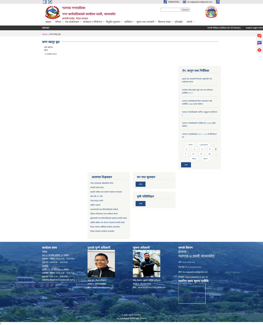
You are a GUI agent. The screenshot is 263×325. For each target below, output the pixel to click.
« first (190, 145)
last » (206, 158)
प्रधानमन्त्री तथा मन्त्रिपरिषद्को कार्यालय (104, 209)
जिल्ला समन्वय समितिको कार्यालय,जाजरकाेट (105, 227)
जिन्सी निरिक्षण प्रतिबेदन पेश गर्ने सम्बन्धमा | (216, 28)
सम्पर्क (189, 21)
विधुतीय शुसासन (113, 21)
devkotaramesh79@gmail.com (151, 287)
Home (44, 34)
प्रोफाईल (179, 21)
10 (209, 154)
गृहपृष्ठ (48, 21)
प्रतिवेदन (128, 21)
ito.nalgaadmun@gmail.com (195, 272)
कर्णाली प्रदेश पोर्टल (97, 187)
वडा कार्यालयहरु (72, 21)
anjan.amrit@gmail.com (103, 287)
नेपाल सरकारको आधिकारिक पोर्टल (101, 183)
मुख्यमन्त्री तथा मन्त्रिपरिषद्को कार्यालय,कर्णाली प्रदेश (108, 218)
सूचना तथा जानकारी (145, 21)
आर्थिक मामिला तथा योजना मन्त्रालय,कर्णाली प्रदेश (107, 222)
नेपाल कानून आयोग (96, 201)
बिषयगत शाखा (164, 21)
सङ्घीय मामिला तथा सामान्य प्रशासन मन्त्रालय (106, 192)
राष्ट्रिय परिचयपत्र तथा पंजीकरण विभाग (104, 214)
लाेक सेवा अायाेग (96, 196)
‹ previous (203, 145)
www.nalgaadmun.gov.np (196, 277)
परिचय (58, 21)
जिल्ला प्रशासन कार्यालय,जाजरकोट (102, 231)
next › (194, 158)
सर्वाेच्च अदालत (95, 205)
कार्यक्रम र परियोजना (92, 21)
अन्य (186, 165)
